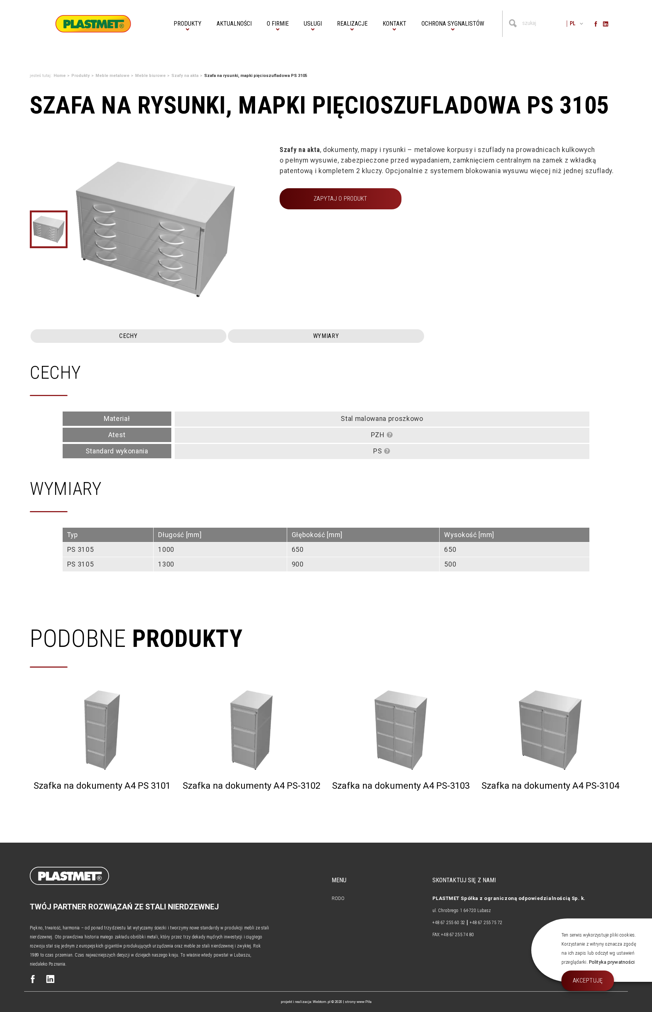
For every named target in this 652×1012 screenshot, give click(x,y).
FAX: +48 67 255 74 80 (453, 934)
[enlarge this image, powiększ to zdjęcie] (155, 229)
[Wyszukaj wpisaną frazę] (513, 23)
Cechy (128, 335)
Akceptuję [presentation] (588, 980)
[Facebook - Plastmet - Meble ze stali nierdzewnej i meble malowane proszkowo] (596, 23)
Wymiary (326, 335)
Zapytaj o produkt (341, 198)
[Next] (232, 229)
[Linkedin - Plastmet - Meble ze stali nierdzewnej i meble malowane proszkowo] (605, 23)
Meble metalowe (112, 75)
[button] (187, 24)
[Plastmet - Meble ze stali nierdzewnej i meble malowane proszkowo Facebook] (33, 980)
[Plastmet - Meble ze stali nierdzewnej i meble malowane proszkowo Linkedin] (50, 980)
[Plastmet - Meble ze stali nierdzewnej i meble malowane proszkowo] (93, 23)
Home (60, 75)
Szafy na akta (184, 75)
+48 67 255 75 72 (486, 922)
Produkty (80, 75)
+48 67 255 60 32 (448, 922)
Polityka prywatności (612, 962)
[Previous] (78, 229)
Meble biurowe (150, 75)
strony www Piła (358, 1002)
